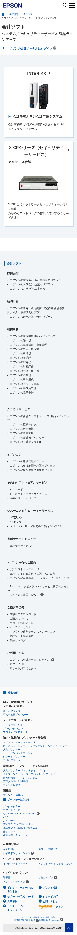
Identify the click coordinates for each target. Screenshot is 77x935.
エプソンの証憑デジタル (24, 424)
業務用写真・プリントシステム (20, 778)
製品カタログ (18, 640)
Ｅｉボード (16, 489)
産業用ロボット (11, 849)
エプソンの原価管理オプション (28, 461)
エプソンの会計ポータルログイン (30, 659)
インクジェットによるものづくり (56, 865)
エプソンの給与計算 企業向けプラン (31, 316)
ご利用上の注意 (50, 917)
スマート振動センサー (51, 849)
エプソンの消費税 (20, 375)
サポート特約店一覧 (22, 622)
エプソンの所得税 (20, 353)
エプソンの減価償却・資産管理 (28, 344)
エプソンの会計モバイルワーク (28, 437)
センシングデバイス (14, 882)
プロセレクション (13, 728)
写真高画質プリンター (15, 714)
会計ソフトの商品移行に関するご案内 (32, 573)
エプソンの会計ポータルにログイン (29, 48)
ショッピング (50, 896)
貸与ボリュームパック (23, 498)
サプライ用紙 (18, 664)
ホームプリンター (13, 711)
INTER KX (16, 517)
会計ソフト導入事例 (22, 635)
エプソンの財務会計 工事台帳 (27, 288)
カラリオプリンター (14, 725)
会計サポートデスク (22, 545)
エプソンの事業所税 (22, 379)
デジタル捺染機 (11, 785)
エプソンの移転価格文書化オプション (32, 470)
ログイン (58, 906)
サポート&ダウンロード (20, 896)
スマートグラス (11, 810)
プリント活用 (50, 887)
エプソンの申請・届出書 (24, 370)
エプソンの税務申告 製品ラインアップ (33, 336)
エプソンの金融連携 (22, 428)
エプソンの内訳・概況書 (24, 349)
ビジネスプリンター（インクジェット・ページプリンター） (36, 746)
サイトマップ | (26, 917)
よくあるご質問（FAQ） (24, 594)
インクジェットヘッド (15, 863)
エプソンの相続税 (20, 357)
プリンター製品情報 (18, 799)
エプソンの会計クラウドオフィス (30, 441)
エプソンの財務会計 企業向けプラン (31, 284)
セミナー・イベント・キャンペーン (19, 908)
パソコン (8, 817)
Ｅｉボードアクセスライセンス (28, 493)
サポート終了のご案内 (23, 668)
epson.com (56, 920)
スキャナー (9, 821)
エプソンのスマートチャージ (19, 742)
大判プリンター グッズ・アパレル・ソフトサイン (30, 774)
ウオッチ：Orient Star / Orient (19, 813)
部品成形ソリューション (16, 853)
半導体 (6, 877)
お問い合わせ (50, 901)
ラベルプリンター (13, 760)
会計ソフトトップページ (24, 569)
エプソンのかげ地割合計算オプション (32, 465)
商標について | (45, 920)
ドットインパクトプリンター (19, 753)
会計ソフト (29, 14)
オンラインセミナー (22, 627)
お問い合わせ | (38, 917)
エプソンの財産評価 (22, 366)
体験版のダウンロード (23, 614)
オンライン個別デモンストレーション (32, 631)
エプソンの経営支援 (22, 433)
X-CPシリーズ (18, 521)
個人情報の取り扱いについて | (27, 920)
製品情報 (13, 14)
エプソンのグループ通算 (24, 383)
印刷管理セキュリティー (16, 835)
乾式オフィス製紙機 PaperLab (20, 828)
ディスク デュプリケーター (18, 824)
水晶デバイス (46, 877)
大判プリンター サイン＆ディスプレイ (24, 770)
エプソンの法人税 (20, 340)
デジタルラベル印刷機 (15, 781)
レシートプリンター (14, 756)
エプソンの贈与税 (20, 362)
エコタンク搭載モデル (15, 732)
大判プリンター (11, 749)
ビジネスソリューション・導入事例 (22, 889)
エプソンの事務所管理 (23, 388)
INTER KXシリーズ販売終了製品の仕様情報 (36, 526)
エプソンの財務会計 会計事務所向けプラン (35, 280)
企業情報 (12, 901)
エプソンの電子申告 (22, 392)
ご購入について (19, 618)
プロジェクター (11, 806)
